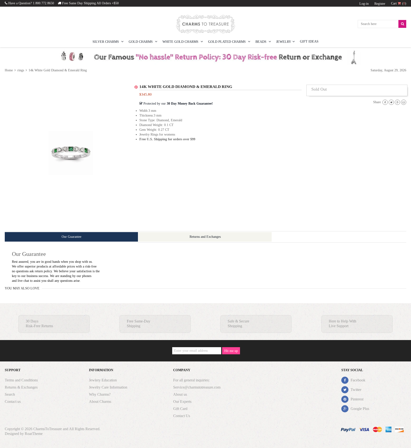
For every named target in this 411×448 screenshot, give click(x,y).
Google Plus (359, 409)
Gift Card (180, 409)
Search (10, 394)
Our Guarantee (71, 237)
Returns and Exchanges (205, 237)
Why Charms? (100, 394)
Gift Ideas (309, 41)
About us (180, 394)
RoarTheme (34, 434)
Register (379, 3)
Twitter (355, 390)
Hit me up (231, 351)
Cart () (398, 3)
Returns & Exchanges (21, 387)
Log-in (364, 3)
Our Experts (182, 401)
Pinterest (356, 399)
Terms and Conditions (21, 380)
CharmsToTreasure (47, 429)
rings (20, 70)
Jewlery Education (103, 380)
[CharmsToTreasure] (205, 24)
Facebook (357, 380)
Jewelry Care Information (108, 387)
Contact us (13, 401)
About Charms (100, 401)
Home (9, 70)
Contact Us (181, 416)
